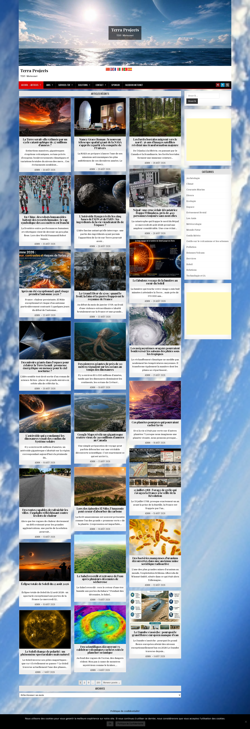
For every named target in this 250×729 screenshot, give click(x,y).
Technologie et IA (46, 183)
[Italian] (121, 69)
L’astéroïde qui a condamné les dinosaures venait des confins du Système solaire (44, 438)
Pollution (44, 329)
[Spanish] (130, 69)
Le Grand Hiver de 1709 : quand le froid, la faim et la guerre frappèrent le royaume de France (100, 296)
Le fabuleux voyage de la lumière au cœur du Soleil (155, 281)
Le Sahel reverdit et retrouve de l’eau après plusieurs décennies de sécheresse (100, 579)
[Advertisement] (211, 139)
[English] (112, 69)
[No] (245, 721)
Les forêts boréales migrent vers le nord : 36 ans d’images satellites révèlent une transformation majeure (155, 142)
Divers (110, 330)
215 (98, 682)
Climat (156, 106)
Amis (48, 85)
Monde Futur (193, 230)
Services (191, 258)
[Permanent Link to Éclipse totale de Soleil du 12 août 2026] (45, 562)
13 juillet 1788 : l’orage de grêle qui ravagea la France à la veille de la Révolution (155, 493)
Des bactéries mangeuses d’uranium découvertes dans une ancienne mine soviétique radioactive (155, 561)
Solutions (83, 85)
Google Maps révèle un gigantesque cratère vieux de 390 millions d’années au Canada (100, 437)
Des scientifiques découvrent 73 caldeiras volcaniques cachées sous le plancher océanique (100, 649)
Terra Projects (125, 29)
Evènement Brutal (46, 106)
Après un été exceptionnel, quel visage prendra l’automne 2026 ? (45, 292)
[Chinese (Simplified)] (108, 69)
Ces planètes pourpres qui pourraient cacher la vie (155, 423)
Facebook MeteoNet (134, 85)
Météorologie (46, 257)
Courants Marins (195, 189)
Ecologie (107, 543)
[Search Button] (227, 85)
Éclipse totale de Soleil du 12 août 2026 (45, 584)
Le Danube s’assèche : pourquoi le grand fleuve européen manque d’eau (155, 633)
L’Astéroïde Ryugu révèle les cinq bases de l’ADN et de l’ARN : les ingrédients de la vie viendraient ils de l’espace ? (100, 220)
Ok (110, 723)
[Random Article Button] (218, 85)
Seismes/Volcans (168, 176)
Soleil (157, 247)
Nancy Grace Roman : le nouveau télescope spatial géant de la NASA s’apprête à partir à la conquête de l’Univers (100, 143)
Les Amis (191, 218)
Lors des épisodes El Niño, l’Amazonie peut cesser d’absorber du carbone (100, 510)
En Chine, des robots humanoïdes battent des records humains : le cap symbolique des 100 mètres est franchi (45, 219)
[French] (117, 69)
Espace (101, 106)
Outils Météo (193, 235)
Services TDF (64, 85)
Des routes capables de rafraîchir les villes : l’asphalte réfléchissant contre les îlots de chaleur (45, 512)
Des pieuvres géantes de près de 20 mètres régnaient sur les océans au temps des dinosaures (100, 366)
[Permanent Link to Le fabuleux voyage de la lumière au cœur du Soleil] (155, 258)
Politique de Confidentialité (130, 723)
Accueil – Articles (29, 85)
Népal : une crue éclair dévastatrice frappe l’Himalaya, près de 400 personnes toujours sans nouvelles (155, 213)
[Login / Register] (223, 85)
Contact (100, 85)
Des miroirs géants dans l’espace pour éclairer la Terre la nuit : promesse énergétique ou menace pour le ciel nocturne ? (45, 366)
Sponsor (115, 85)
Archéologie (95, 330)
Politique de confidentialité (125, 711)
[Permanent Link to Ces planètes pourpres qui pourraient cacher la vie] (155, 400)
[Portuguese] (125, 69)
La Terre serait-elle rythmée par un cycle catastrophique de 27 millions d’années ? (45, 142)
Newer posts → (111, 682)
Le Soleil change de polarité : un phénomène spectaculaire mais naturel (45, 653)
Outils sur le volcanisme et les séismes (207, 241)
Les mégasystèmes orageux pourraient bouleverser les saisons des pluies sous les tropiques (155, 351)
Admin (37, 170)
